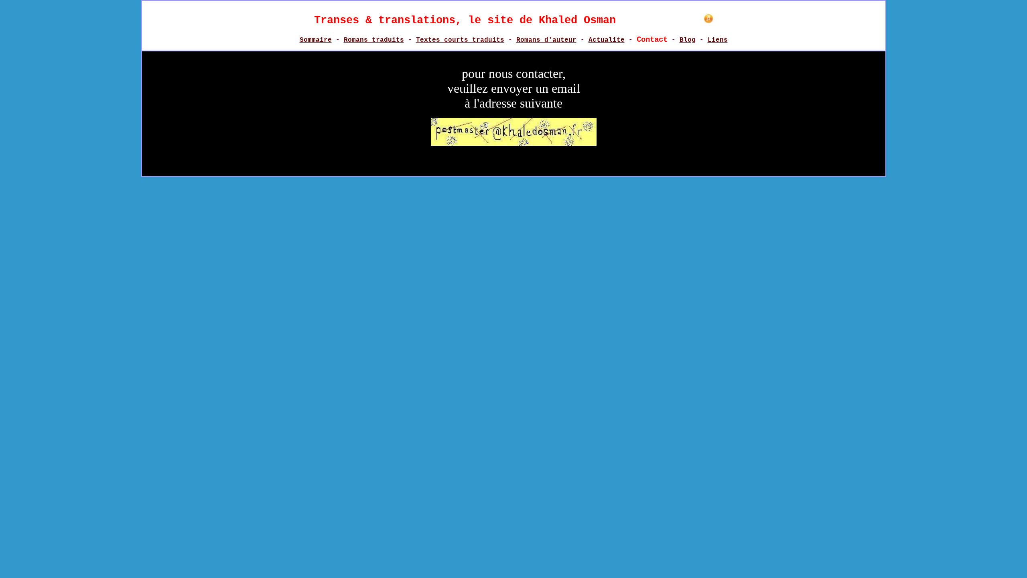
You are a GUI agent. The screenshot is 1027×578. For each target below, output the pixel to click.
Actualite (607, 40)
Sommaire (316, 40)
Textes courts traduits (460, 40)
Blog (688, 40)
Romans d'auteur (546, 40)
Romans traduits (374, 40)
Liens (718, 40)
